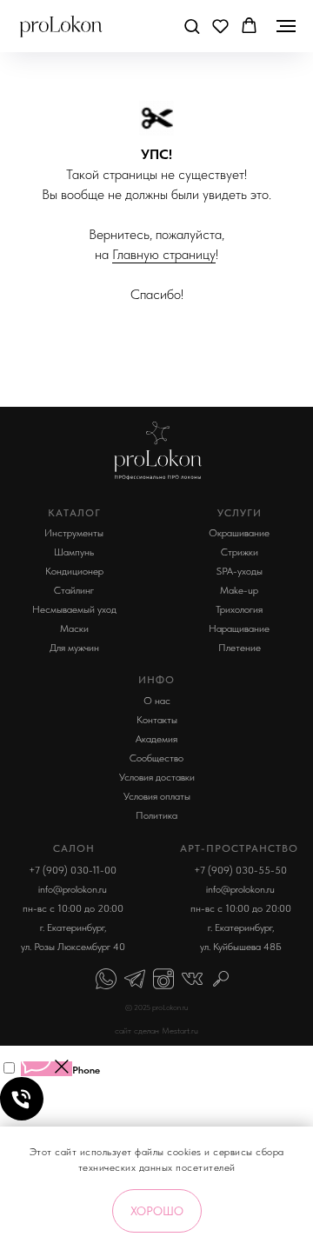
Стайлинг (74, 590)
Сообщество (156, 758)
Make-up (239, 590)
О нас (156, 701)
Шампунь (74, 552)
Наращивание (239, 628)
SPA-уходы (239, 571)
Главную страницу (164, 254)
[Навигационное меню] (286, 26)
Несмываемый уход (74, 609)
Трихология (239, 609)
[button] (191, 25)
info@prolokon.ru (72, 889)
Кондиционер (74, 571)
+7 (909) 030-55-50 (240, 870)
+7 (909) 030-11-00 (73, 870)
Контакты (157, 720)
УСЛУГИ (239, 513)
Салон (74, 848)
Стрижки (239, 552)
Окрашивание (239, 533)
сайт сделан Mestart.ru (156, 1030)
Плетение (239, 648)
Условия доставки (157, 777)
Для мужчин (74, 648)
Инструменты (73, 533)
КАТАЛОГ (74, 513)
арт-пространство (239, 848)
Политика (156, 815)
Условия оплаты (156, 796)
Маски (74, 628)
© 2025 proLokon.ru (156, 1007)
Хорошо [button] (156, 1211)
